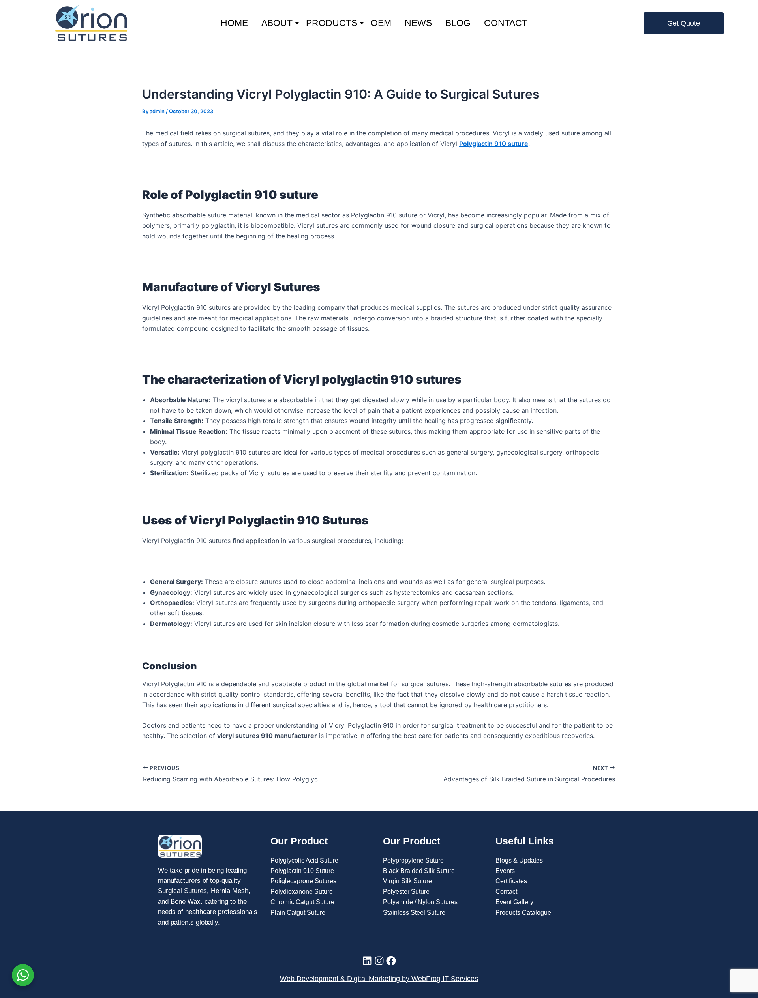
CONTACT (505, 23)
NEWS (418, 23)
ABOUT (277, 23)
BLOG (458, 23)
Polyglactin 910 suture (493, 144)
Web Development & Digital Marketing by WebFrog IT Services (379, 979)
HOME (234, 23)
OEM (381, 23)
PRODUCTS (331, 23)
